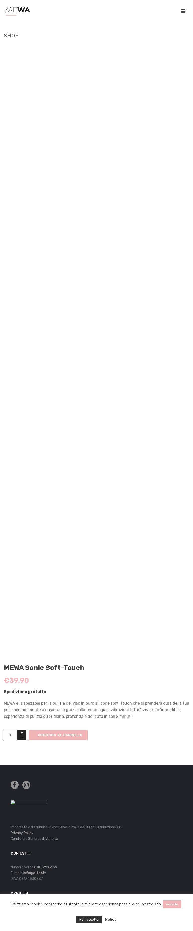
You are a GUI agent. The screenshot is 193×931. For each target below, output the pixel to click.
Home (124, 46)
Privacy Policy (22, 833)
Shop (136, 46)
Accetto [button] (172, 904)
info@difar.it (34, 873)
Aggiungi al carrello (60, 735)
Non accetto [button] (89, 919)
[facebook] (15, 785)
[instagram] (26, 785)
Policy (111, 919)
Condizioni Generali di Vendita (34, 839)
